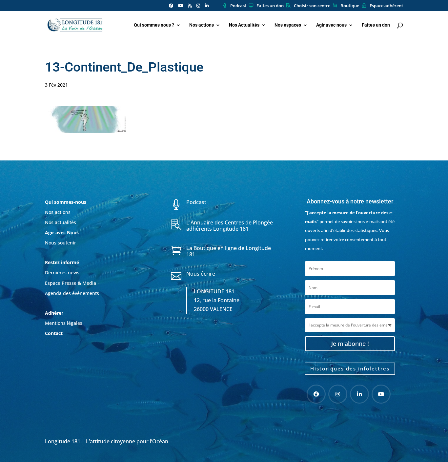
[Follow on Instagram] (337, 394)
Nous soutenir (60, 243)
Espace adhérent (386, 6)
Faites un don (270, 6)
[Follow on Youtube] (381, 394)
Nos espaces (288, 25)
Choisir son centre (312, 6)
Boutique (349, 6)
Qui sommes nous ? (154, 25)
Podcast (238, 6)
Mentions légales (63, 323)
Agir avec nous (331, 25)
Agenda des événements (72, 293)
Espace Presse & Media (70, 283)
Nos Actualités (244, 25)
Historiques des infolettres (350, 368)
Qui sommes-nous (65, 202)
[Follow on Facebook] (316, 394)
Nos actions (201, 25)
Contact (54, 333)
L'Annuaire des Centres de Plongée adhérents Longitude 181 (229, 225)
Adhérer (55, 313)
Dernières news (62, 272)
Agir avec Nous (62, 232)
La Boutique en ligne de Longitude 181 (228, 251)
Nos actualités (60, 222)
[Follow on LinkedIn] (359, 394)
